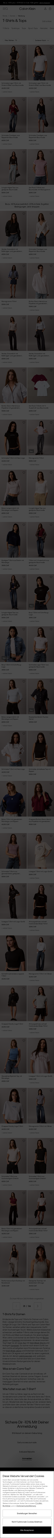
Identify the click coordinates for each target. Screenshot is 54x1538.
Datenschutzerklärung (26, 1506)
